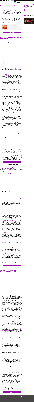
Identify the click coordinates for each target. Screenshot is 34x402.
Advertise (12, 396)
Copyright (21, 396)
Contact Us (27, 396)
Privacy (24, 396)
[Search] (0, 4)
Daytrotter (10, 0)
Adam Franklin (9, 10)
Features (3, 9)
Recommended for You (27, 5)
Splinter (8, 0)
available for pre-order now (9, 22)
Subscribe (8, 396)
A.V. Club (3, 0)
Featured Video (26, 17)
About (6, 396)
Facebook (18, 396)
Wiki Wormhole (6, 173)
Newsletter (15, 396)
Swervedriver (20, 10)
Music (4, 9)
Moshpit (13, 0)
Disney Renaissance (7, 293)
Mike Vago (2, 171)
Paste (0, 0)
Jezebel (5, 0)
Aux (0, 9)
